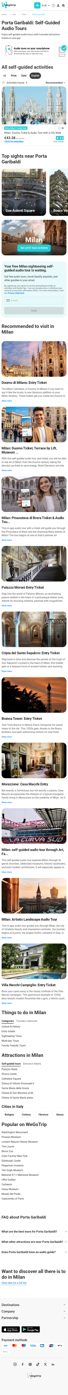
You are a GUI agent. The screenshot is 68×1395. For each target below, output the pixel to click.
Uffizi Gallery (9, 1179)
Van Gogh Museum (12, 1170)
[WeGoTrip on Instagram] (15, 1364)
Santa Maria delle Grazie (15, 1088)
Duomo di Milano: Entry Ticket (24, 383)
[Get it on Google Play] (31, 1329)
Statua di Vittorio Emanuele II (18, 1083)
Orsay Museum (10, 1189)
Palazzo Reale (9, 1069)
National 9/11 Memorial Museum (20, 1174)
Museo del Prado (11, 1193)
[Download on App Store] (11, 1329)
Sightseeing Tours (12, 1036)
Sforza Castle (9, 1073)
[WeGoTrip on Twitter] (45, 1364)
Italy (14, 14)
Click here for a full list (14, 1282)
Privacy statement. (16, 293)
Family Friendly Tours (14, 1045)
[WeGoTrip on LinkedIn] (53, 1364)
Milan (24, 14)
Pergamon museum (13, 1165)
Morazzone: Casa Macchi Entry (25, 784)
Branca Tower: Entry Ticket (22, 719)
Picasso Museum (11, 1137)
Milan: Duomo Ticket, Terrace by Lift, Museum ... (29, 450)
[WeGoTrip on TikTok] (37, 1364)
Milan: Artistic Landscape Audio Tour (29, 919)
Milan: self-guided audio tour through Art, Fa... (33, 852)
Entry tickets (8, 1031)
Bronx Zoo (7, 1151)
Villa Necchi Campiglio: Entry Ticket (29, 985)
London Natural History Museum (20, 1141)
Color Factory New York (15, 1155)
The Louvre (8, 1146)
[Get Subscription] (37, 5)
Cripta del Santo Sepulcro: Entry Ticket (30, 653)
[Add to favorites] (62, 90)
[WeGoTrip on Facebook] (22, 1364)
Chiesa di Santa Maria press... (18, 1097)
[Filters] (5, 76)
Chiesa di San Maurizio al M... (18, 1092)
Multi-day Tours (10, 1040)
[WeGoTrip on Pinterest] (30, 1364)
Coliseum (7, 1184)
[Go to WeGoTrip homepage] (8, 4)
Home (4, 14)
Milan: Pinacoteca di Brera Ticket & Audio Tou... (33, 520)
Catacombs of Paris (13, 1198)
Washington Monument (15, 1132)
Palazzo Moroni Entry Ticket (23, 587)
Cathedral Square (11, 1078)
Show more (7, 401)
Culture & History (11, 1026)
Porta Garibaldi (38, 14)
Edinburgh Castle (11, 1160)
